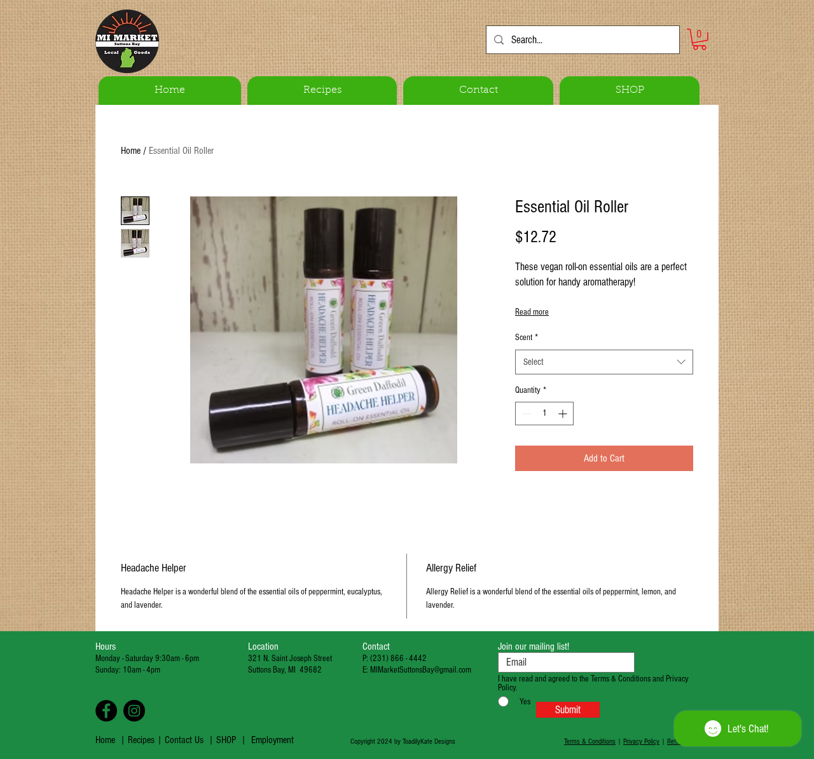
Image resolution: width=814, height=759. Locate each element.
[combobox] (604, 362)
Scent (526, 337)
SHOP (226, 740)
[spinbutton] (544, 413)
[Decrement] (525, 413)
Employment (272, 740)
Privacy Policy (641, 741)
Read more (532, 312)
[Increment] (564, 413)
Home (131, 150)
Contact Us (184, 740)
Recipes (142, 740)
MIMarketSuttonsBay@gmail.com (420, 670)
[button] (699, 39)
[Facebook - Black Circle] (106, 710)
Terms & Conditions (590, 741)
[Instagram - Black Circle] (134, 710)
